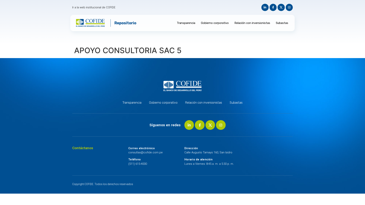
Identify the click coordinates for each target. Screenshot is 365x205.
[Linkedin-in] (265, 7)
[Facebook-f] (273, 7)
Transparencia (186, 23)
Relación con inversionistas (252, 23)
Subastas (282, 23)
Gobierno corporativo (215, 23)
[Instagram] (289, 7)
